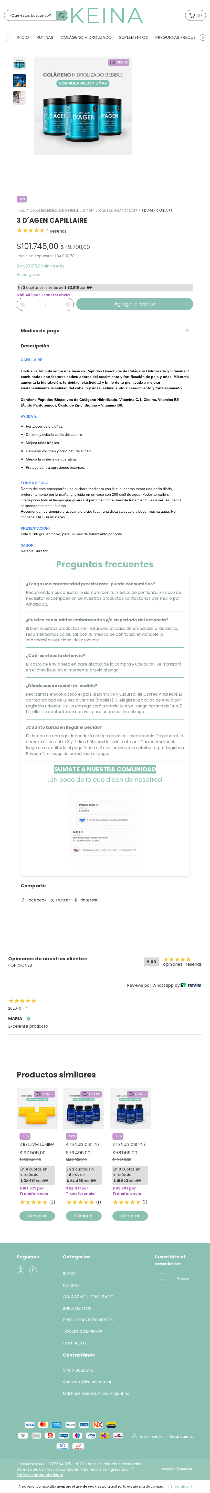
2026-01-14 (18, 1008)
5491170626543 (78, 1370)
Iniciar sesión (151, 1436)
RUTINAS (44, 37)
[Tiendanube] (177, 1469)
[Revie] (191, 985)
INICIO (23, 37)
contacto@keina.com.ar (87, 1382)
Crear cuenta (181, 1436)
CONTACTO (74, 1343)
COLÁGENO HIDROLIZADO (86, 37)
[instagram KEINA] (20, 1270)
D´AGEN (88, 210)
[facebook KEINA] (33, 1270)
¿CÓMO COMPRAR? (82, 1331)
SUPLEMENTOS (133, 37)
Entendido (180, 1486)
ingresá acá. (118, 1469)
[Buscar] (61, 15)
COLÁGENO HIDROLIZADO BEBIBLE (54, 210)
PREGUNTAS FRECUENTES (180, 37)
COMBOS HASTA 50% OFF (118, 210)
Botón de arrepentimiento (40, 1474)
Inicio (21, 210)
